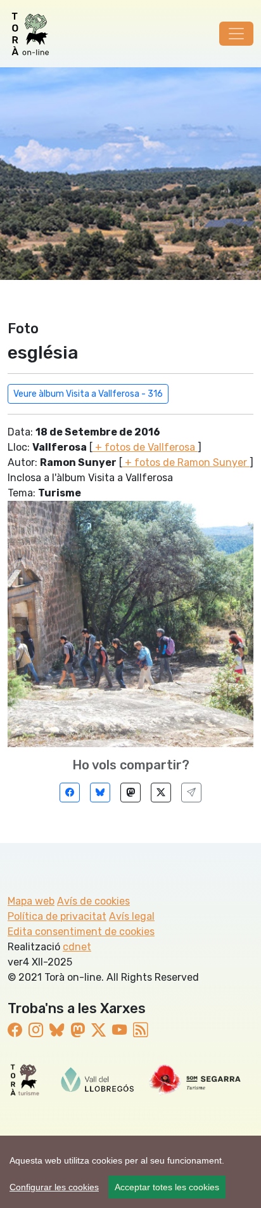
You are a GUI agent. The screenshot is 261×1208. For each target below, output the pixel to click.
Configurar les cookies (54, 1187)
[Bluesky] (100, 792)
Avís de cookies (93, 901)
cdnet (77, 947)
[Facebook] (70, 792)
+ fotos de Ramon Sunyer (186, 462)
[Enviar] (191, 792)
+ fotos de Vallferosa (145, 447)
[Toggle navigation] (236, 34)
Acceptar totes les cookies (167, 1187)
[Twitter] (161, 792)
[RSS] (140, 1030)
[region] (130, 1172)
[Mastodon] (130, 792)
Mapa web (31, 901)
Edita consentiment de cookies (81, 932)
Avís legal (132, 916)
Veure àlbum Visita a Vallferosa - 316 (88, 393)
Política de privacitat (57, 916)
